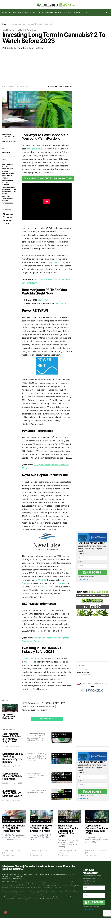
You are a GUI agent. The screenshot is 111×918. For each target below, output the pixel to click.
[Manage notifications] (5, 912)
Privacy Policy (83, 579)
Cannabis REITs (29, 658)
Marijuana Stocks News (52, 12)
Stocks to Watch (9, 875)
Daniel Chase (90, 851)
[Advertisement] (55, 67)
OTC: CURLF (41, 580)
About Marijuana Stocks (28, 875)
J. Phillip (5, 746)
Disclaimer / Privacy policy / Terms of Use (57, 875)
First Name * (82, 554)
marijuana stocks (34, 149)
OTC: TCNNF (60, 583)
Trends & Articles (80, 12)
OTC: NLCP (61, 303)
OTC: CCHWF (47, 587)
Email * (80, 561)
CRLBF (26, 583)
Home (4, 12)
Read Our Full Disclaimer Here (49, 899)
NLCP (4, 196)
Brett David (6, 152)
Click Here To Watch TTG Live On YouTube (48, 178)
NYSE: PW (43, 300)
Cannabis (5, 185)
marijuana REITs (54, 262)
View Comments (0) (46, 718)
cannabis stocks (8, 187)
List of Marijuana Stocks (18, 12)
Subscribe (93, 572)
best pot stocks (8, 173)
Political (67, 12)
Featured (36, 12)
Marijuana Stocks (9, 189)
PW (8, 196)
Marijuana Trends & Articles (19, 29)
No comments (9, 87)
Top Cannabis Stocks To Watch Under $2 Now (8, 716)
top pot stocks (7, 203)
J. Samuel (5, 766)
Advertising (7, 876)
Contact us (18, 876)
